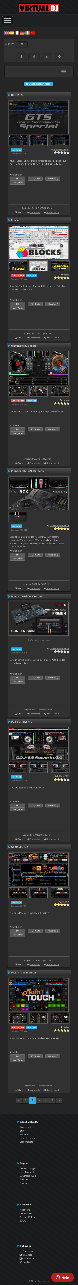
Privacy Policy (27, 1217)
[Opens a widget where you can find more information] (62, 1278)
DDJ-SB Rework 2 (21, 721)
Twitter (26, 1262)
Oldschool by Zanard (23, 345)
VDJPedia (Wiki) (28, 1175)
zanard (65, 400)
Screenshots (26, 1141)
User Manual (27, 1172)
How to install (52, 212)
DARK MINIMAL (20, 847)
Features (24, 1134)
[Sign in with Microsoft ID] (34, 57)
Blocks (15, 220)
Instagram (28, 1258)
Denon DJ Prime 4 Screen (26, 596)
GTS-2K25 (17, 95)
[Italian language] (27, 32)
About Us (25, 1209)
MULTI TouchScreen (23, 972)
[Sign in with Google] (59, 57)
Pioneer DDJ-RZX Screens (27, 471)
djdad (66, 274)
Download (25, 1127)
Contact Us (26, 1213)
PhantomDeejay (61, 149)
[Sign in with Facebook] (21, 57)
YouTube (27, 1254)
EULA (23, 1220)
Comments (35, 212)
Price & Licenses (28, 1138)
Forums (24, 1183)
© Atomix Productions (39, 1281)
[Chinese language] (33, 32)
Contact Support (29, 1168)
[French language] (17, 32)
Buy (22, 1130)
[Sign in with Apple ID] (46, 57)
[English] (6, 32)
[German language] (22, 32)
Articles (24, 1179)
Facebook (27, 1251)
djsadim (65, 901)
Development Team (59, 525)
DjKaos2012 (63, 776)
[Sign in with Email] (22, 44)
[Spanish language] (11, 32)
